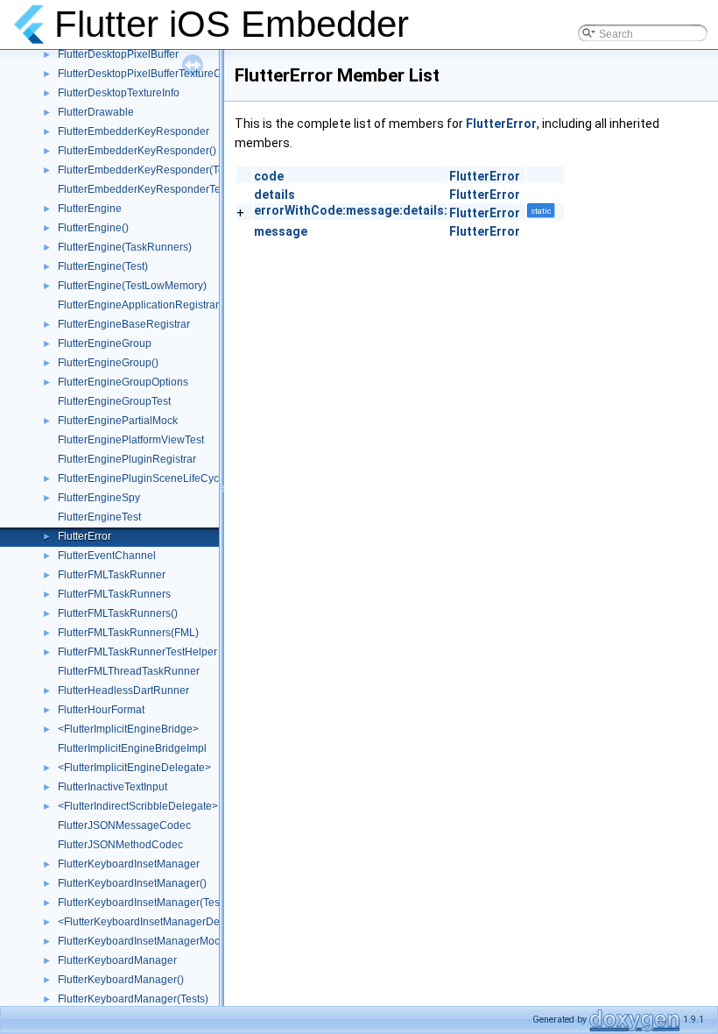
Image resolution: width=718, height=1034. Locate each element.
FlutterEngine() (93, 228)
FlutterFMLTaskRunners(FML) (128, 633)
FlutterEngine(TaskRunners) (125, 247)
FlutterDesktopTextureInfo (119, 93)
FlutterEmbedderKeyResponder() (137, 151)
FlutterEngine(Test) (103, 266)
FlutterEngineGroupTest (114, 401)
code (269, 176)
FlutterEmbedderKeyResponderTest (143, 189)
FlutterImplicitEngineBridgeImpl (132, 748)
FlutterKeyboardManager (117, 960)
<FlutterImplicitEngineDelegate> (134, 767)
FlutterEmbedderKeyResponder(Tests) (149, 170)
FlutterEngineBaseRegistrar (124, 324)
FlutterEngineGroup (104, 343)
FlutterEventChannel (107, 555)
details (274, 195)
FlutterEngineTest (99, 517)
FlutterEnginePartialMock (118, 420)
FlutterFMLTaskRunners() (118, 613)
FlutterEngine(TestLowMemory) (132, 286)
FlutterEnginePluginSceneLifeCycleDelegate (164, 478)
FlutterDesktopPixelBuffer (118, 54)
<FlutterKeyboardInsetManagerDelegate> (157, 922)
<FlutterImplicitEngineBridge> (128, 729)
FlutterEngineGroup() (108, 363)
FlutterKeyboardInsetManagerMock (141, 941)
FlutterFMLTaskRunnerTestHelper (137, 652)
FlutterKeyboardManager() (121, 980)
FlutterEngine (90, 208)
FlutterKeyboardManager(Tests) (133, 999)
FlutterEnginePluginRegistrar (127, 459)
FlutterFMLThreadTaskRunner (129, 671)
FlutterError (84, 536)
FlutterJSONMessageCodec (124, 825)
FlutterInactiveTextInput (112, 787)
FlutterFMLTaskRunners (114, 594)
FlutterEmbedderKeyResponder (133, 131)
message (280, 231)
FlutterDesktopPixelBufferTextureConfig (151, 73)
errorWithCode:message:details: (350, 210)
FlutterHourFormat (101, 710)
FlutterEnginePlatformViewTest (131, 440)
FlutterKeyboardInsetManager (129, 864)
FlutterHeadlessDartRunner (123, 690)
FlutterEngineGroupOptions (123, 382)
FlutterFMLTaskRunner (111, 575)
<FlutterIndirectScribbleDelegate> (138, 806)
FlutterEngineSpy (99, 498)
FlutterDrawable (96, 112)
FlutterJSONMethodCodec (120, 845)
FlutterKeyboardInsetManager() (132, 883)
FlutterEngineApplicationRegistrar (138, 305)
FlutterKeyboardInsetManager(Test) (142, 902)
